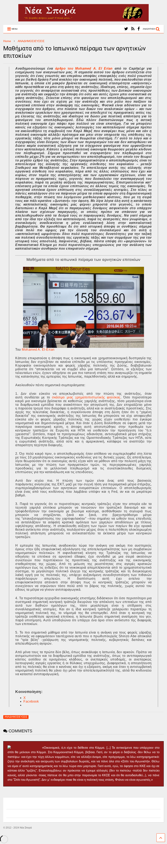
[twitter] (126, 28)
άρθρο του (65, 68)
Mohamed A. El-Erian (38, 349)
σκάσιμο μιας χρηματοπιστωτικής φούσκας (86, 397)
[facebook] (138, 28)
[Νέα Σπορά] (83, 20)
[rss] (132, 28)
